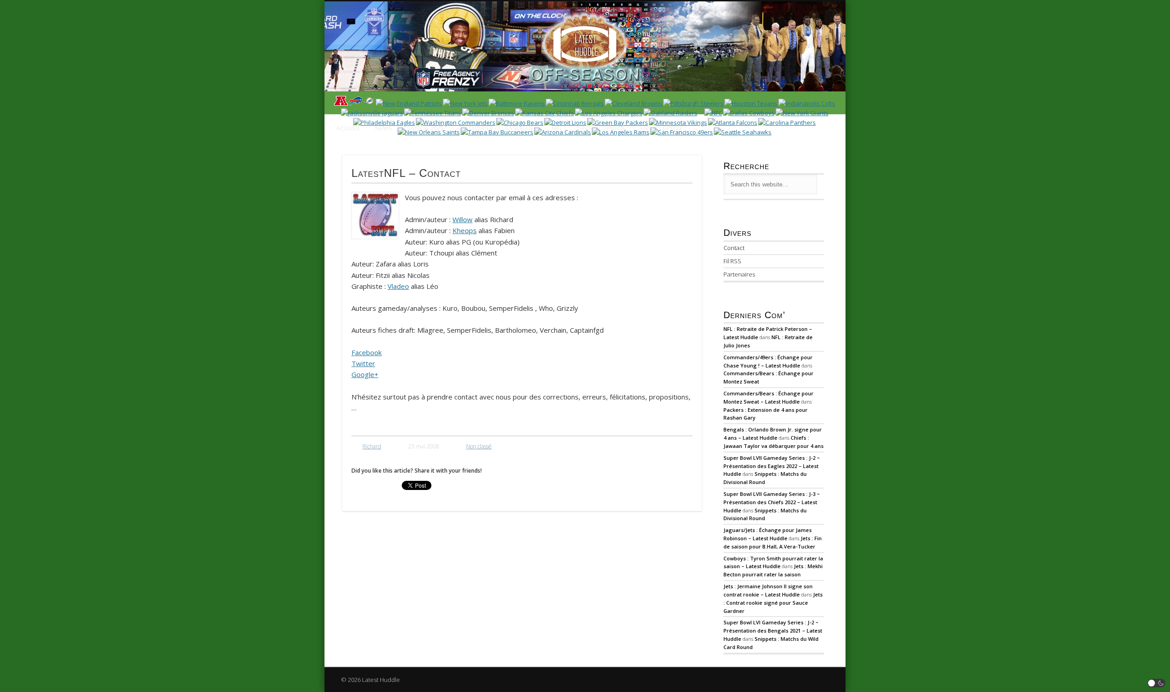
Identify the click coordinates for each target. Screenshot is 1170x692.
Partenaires (739, 274)
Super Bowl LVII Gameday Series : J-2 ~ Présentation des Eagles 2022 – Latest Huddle (771, 466)
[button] (1157, 683)
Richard (371, 446)
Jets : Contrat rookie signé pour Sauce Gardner (773, 602)
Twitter (363, 363)
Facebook (366, 352)
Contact (734, 248)
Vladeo (398, 286)
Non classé (479, 446)
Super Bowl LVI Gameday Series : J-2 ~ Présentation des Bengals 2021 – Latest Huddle (772, 630)
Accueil (348, 128)
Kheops (464, 230)
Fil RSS (732, 261)
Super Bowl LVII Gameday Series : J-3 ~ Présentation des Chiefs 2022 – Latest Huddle (771, 502)
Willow (462, 219)
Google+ (364, 374)
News (383, 128)
